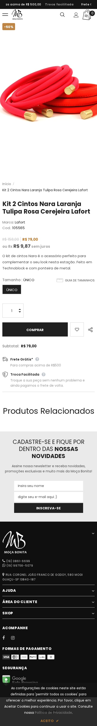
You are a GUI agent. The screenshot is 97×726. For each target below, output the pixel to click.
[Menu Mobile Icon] (5, 15)
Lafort (20, 222)
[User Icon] (76, 14)
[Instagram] (15, 637)
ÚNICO (11, 289)
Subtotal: (10, 346)
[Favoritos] (77, 329)
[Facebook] (6, 637)
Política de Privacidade (53, 712)
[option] (57, 4)
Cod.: (6, 227)
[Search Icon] (62, 14)
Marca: (8, 222)
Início (6, 184)
